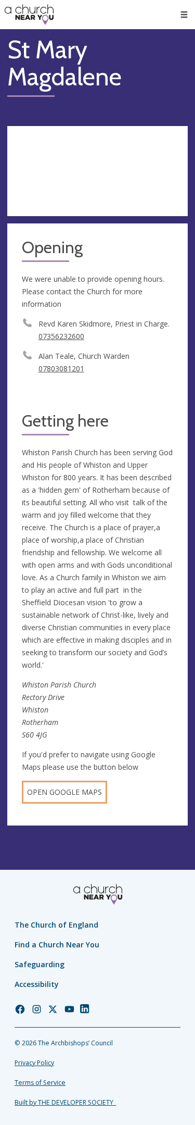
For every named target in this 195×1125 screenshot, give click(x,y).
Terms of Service (40, 1082)
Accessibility (37, 984)
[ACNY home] (29, 14)
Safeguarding (39, 964)
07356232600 (61, 336)
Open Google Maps (64, 792)
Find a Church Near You (57, 944)
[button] (184, 14)
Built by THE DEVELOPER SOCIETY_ (65, 1102)
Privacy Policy (34, 1062)
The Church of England (56, 925)
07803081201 (61, 368)
